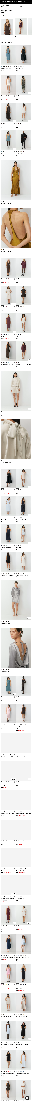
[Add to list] (15, 66)
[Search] (21, 6)
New (29, 93)
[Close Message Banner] (29, 2)
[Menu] (29, 6)
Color (5, 42)
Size (2, 42)
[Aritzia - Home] (6, 6)
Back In (13, 304)
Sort (30, 42)
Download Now (24, 2)
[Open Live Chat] (27, 1098)
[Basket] (25, 6)
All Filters (10, 42)
